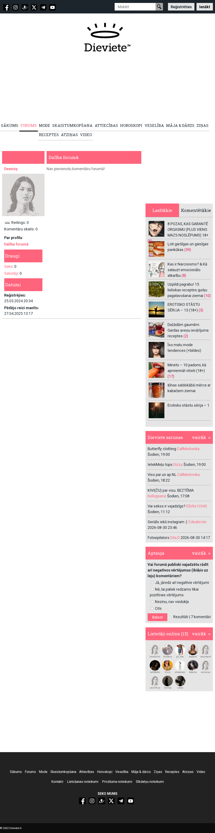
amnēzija (205, 672)
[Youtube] (52, 7)
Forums (30, 772)
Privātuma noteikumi (117, 782)
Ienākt (204, 6)
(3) (201, 310)
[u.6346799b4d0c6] (155, 665)
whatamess (180, 672)
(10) (207, 295)
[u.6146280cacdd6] (192, 649)
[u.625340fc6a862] (155, 681)
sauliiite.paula (155, 688)
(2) (186, 336)
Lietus (180, 688)
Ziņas (158, 772)
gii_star (180, 657)
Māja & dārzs (141, 772)
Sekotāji (11, 273)
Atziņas (188, 772)
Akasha (193, 672)
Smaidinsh (155, 657)
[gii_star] (180, 649)
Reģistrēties (181, 6)
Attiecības (86, 772)
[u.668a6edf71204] (192, 665)
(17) (171, 376)
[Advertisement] (107, 87)
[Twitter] (34, 7)
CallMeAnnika (155, 672)
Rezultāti (180, 617)
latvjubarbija (205, 657)
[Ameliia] (167, 681)
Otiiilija (167, 688)
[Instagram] (15, 7)
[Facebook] (6, 7)
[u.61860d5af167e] (180, 681)
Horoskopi (104, 772)
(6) (150, 241)
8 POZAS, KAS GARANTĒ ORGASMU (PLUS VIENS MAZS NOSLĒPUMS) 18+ (188, 229)
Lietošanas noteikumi (82, 782)
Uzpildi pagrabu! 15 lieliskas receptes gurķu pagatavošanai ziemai (187, 290)
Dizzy (167, 672)
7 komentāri (201, 617)
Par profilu (13, 237)
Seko (8, 266)
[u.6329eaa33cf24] (205, 665)
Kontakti (57, 782)
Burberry (167, 657)
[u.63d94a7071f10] (167, 665)
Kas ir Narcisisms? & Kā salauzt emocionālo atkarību (187, 270)
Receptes (172, 772)
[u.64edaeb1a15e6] (155, 649)
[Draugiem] (25, 7)
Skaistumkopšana (63, 772)
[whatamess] (180, 665)
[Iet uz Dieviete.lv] (107, 37)
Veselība (121, 772)
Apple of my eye (193, 657)
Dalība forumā (16, 244)
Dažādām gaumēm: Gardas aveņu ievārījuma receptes (188, 330)
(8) (184, 275)
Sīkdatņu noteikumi (150, 782)
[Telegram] (43, 7)
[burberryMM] (167, 649)
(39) (187, 249)
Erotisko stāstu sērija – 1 (188, 405)
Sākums (16, 772)
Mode (43, 772)
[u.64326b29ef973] (205, 649)
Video (201, 772)
